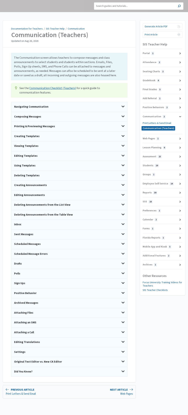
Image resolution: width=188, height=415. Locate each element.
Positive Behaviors (155, 107)
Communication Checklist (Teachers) (52, 88)
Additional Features (156, 256)
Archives (149, 265)
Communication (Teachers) (49, 35)
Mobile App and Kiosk (156, 247)
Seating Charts (153, 71)
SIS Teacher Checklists (155, 290)
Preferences (151, 210)
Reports (149, 192)
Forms (148, 228)
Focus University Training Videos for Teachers (162, 284)
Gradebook (151, 80)
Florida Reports (153, 238)
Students (150, 165)
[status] (69, 66)
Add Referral (151, 98)
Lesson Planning (154, 147)
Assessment (152, 156)
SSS (147, 201)
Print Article (151, 34)
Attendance (151, 62)
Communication (76, 29)
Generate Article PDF (156, 26)
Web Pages (150, 138)
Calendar (150, 219)
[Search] (179, 6)
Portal (148, 53)
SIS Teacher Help (55, 29)
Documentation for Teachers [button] (16, 4)
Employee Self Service (158, 184)
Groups (148, 174)
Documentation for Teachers (27, 29)
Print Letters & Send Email (157, 123)
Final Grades (151, 89)
